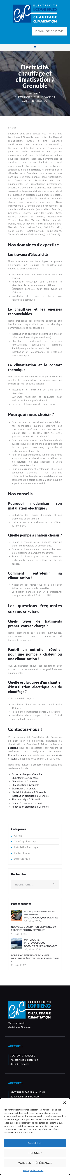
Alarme (18, 835)
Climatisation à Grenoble (25, 784)
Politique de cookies (33, 1170)
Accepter (35, 1143)
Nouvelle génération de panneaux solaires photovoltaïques (33, 928)
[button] (64, 1103)
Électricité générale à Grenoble (29, 792)
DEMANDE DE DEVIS (49, 31)
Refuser (35, 1153)
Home (33, 93)
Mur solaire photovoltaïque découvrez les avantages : (41, 942)
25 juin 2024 (18, 964)
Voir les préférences (35, 1162)
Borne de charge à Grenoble (27, 774)
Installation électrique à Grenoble (30, 795)
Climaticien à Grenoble (24, 781)
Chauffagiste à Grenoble (25, 777)
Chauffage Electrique (25, 841)
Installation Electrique (26, 847)
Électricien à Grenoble (24, 788)
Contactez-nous (17, 755)
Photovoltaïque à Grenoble (26, 799)
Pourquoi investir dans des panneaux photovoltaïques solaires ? (41, 916)
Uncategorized (22, 858)
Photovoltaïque (22, 853)
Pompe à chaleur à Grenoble (27, 803)
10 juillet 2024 (33, 921)
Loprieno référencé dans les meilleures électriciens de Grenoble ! (35, 958)
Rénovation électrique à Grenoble (30, 806)
